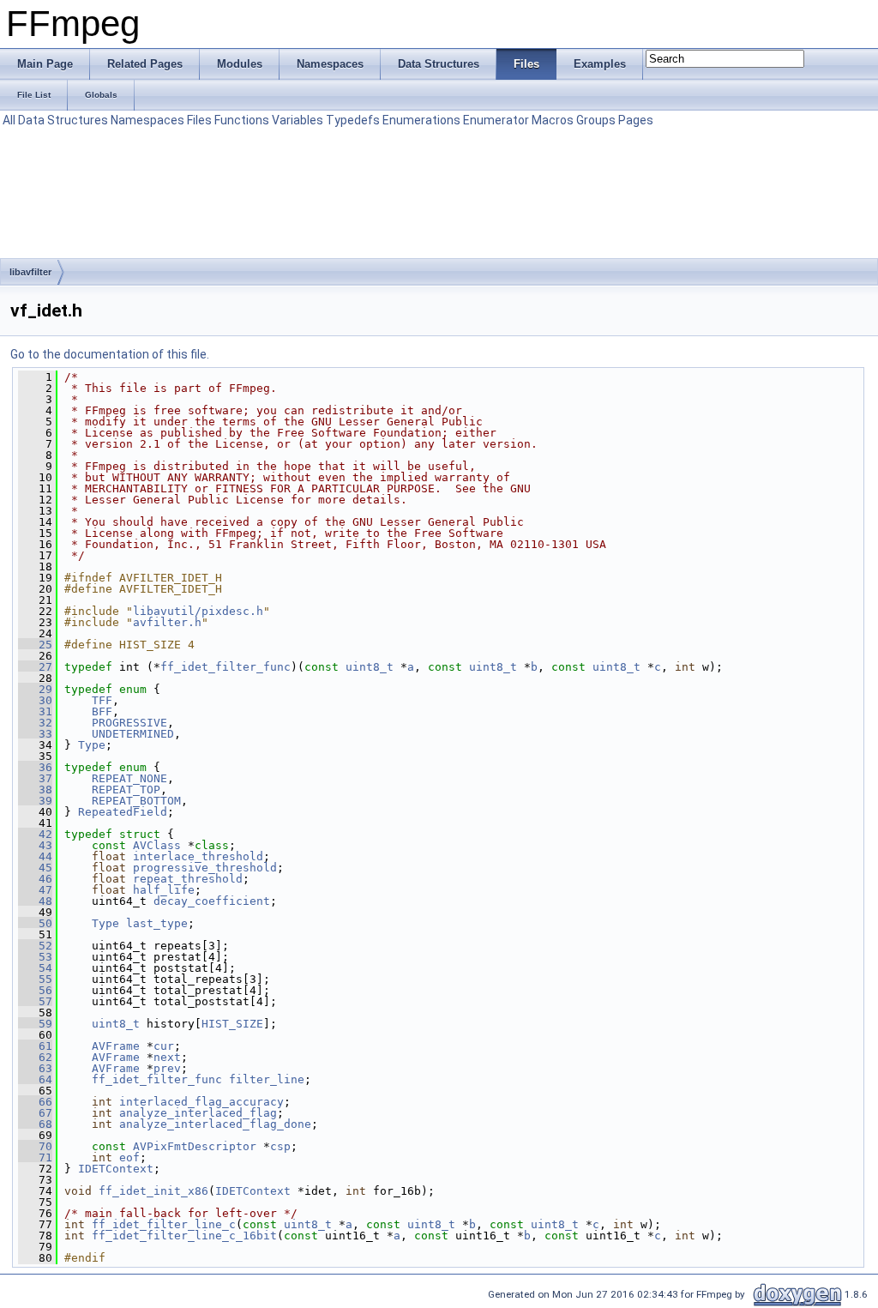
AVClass (157, 845)
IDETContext (115, 1168)
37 (35, 778)
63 (35, 1068)
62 (35, 1057)
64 (35, 1079)
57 (35, 1001)
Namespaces (147, 120)
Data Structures (63, 120)
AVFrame (116, 1046)
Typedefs (353, 120)
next (167, 1057)
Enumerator (496, 120)
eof (129, 1157)
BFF (102, 711)
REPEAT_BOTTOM (136, 800)
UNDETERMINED (133, 733)
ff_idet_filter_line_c (164, 1224)
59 (35, 1023)
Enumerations (421, 120)
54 (35, 967)
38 (35, 789)
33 (35, 733)
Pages (635, 120)
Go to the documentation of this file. (109, 354)
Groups (596, 120)
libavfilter (30, 272)
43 (35, 845)
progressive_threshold (205, 867)
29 (35, 689)
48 (35, 901)
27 (35, 666)
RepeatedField (122, 811)
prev (167, 1068)
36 (35, 767)
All (9, 120)
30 (35, 700)
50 (35, 923)
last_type (157, 923)
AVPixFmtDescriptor (194, 1146)
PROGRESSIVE (129, 722)
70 (35, 1146)
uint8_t (370, 666)
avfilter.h (167, 622)
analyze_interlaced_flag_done (215, 1124)
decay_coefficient (211, 901)
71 (35, 1157)
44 (35, 856)
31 (35, 711)
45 (35, 867)
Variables (297, 120)
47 (35, 889)
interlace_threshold (198, 856)
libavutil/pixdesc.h (198, 611)
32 (35, 722)
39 (35, 800)
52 (35, 945)
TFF (102, 700)
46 (35, 878)
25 (35, 644)
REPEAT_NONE (129, 778)
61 (35, 1046)
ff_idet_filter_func (225, 666)
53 (35, 956)
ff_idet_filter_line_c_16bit (184, 1235)
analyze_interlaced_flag (198, 1112)
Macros (553, 120)
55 (35, 979)
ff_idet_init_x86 (153, 1190)
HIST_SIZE (232, 1023)
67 (35, 1112)
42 (35, 834)
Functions (241, 120)
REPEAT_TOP (126, 789)
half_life (164, 889)
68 (35, 1124)
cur (163, 1046)
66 (35, 1101)
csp (280, 1146)
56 (35, 990)
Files (199, 120)
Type (91, 744)
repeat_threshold (188, 878)
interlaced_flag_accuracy (201, 1101)
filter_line (266, 1079)
